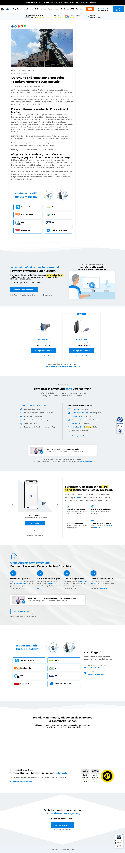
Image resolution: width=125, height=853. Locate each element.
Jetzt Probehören (35, 523)
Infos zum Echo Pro (81, 356)
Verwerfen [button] (96, 3)
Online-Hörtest (40, 9)
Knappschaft (25, 230)
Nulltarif (94, 584)
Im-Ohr (50, 584)
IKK (22, 223)
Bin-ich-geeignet (20, 584)
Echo (79, 497)
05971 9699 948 (103, 8)
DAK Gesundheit (27, 215)
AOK (53, 215)
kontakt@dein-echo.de (96, 674)
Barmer (54, 207)
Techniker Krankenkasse (30, 207)
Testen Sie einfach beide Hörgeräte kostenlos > (62, 367)
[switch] (119, 846)
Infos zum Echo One (44, 356)
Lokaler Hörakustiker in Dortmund (33, 405)
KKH (53, 223)
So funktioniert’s (27, 9)
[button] (12, 26)
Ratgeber (79, 9)
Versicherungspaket (54, 9)
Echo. (28, 279)
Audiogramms (82, 581)
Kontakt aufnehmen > (84, 462)
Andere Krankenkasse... (60, 230)
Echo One (109, 525)
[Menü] (122, 835)
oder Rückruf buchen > (103, 10)
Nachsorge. (104, 588)
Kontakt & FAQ (69, 9)
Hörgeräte (16, 9)
